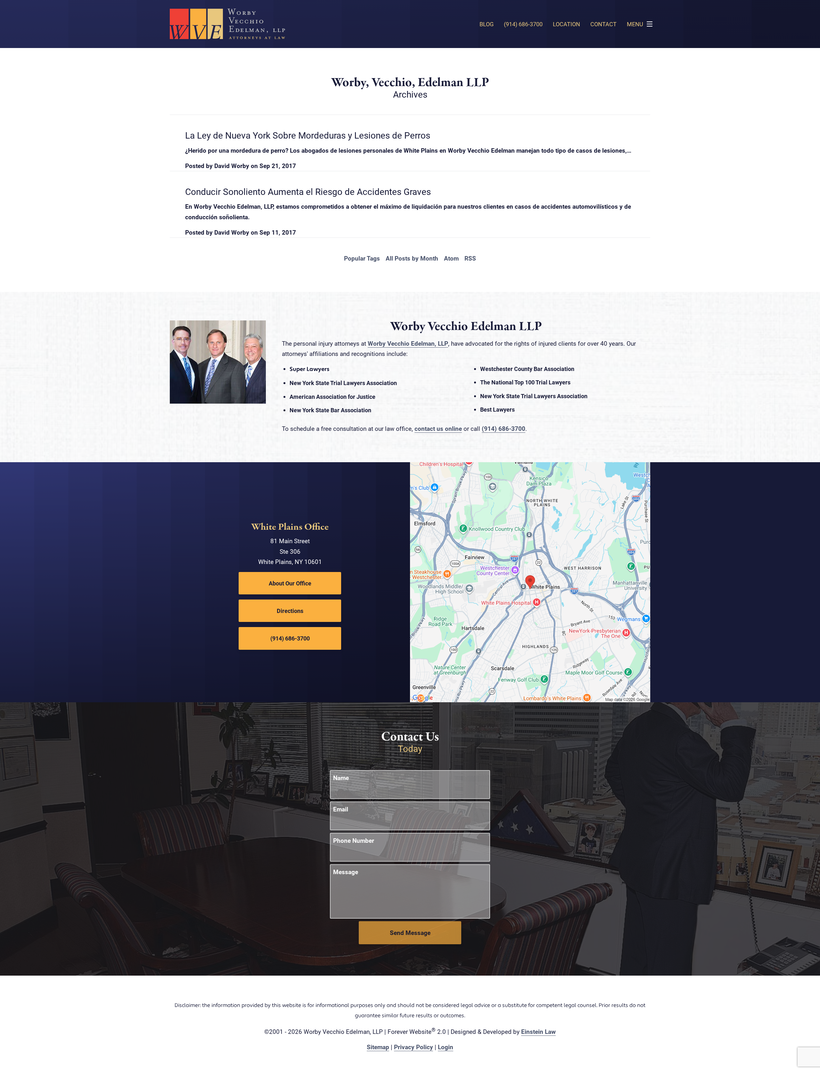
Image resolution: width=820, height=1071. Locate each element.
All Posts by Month (412, 258)
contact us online (438, 428)
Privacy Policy (413, 1047)
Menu (635, 24)
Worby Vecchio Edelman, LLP (408, 343)
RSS (470, 258)
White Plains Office (290, 527)
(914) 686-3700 (503, 428)
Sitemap (378, 1047)
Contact (603, 24)
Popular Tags (362, 258)
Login (445, 1047)
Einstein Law (538, 1031)
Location (566, 24)
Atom (451, 258)
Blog (487, 24)
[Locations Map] (530, 581)
